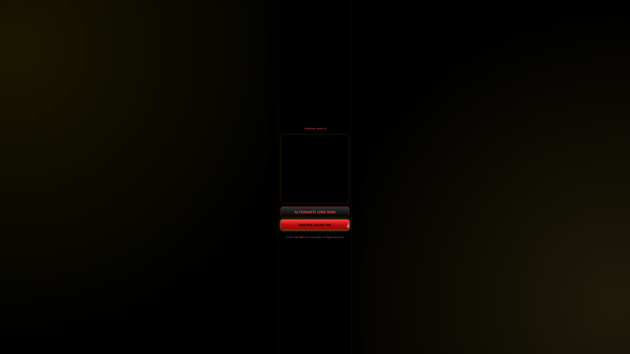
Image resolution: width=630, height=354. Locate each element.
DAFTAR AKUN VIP (315, 224)
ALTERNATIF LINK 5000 (315, 211)
